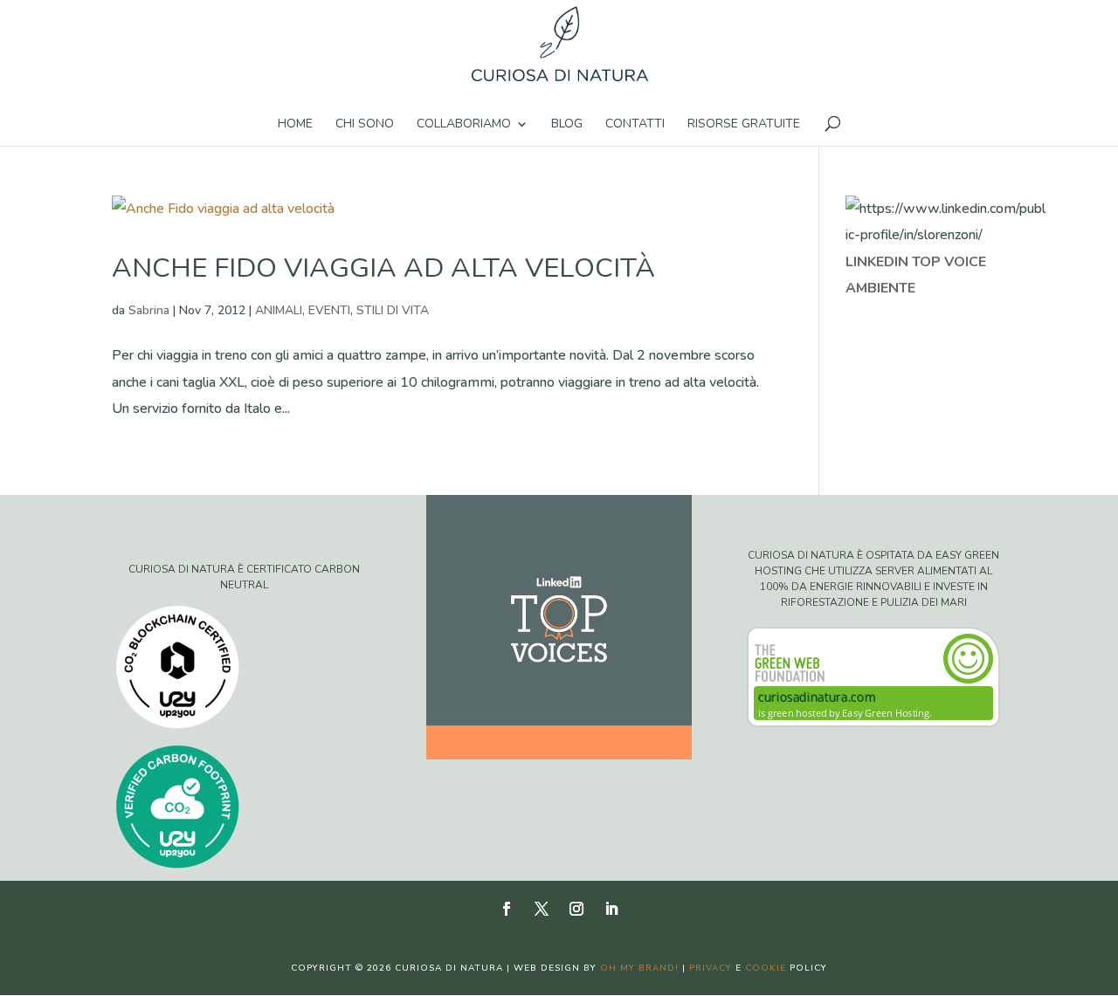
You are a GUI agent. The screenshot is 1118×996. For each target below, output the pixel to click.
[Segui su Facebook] (507, 909)
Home (295, 125)
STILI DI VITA (392, 310)
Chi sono (364, 125)
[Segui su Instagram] (576, 909)
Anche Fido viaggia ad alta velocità (383, 268)
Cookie (765, 968)
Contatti (635, 125)
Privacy (710, 968)
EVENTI (329, 310)
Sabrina (148, 310)
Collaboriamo (464, 125)
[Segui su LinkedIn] (611, 909)
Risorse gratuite (743, 125)
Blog (567, 125)
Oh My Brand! (639, 968)
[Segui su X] (542, 909)
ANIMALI (278, 310)
